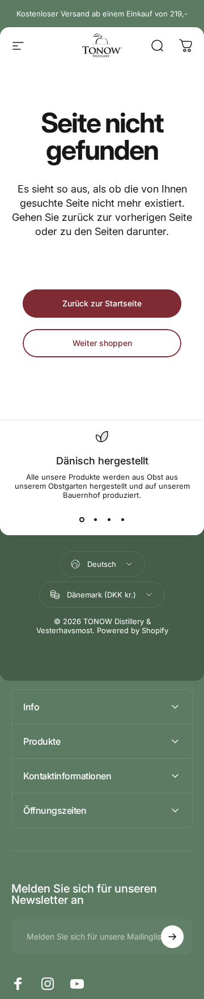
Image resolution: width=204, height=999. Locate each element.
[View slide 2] (95, 520)
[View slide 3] (109, 520)
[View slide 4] (122, 520)
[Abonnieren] (172, 936)
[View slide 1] (81, 520)
